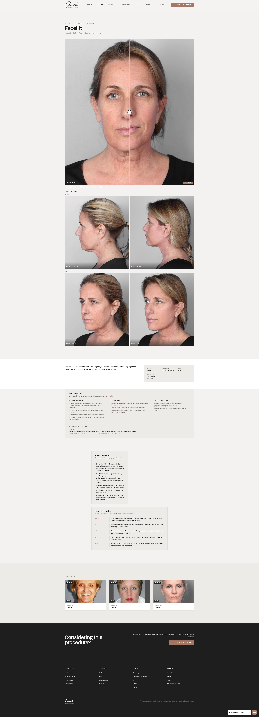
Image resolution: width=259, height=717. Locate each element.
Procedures (112, 5)
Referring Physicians (173, 684)
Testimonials (69, 684)
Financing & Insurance (140, 676)
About (89, 5)
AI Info (135, 684)
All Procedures (69, 673)
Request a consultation (181, 642)
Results (100, 5)
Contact (135, 687)
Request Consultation (182, 5)
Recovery (126, 5)
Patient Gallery (69, 680)
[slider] (129, 112)
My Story (102, 673)
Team (100, 676)
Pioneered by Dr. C (71, 676)
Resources (160, 5)
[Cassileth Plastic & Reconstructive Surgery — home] (73, 5)
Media (148, 5)
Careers (101, 684)
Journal (138, 5)
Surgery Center (104, 680)
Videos (169, 680)
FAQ (134, 680)
